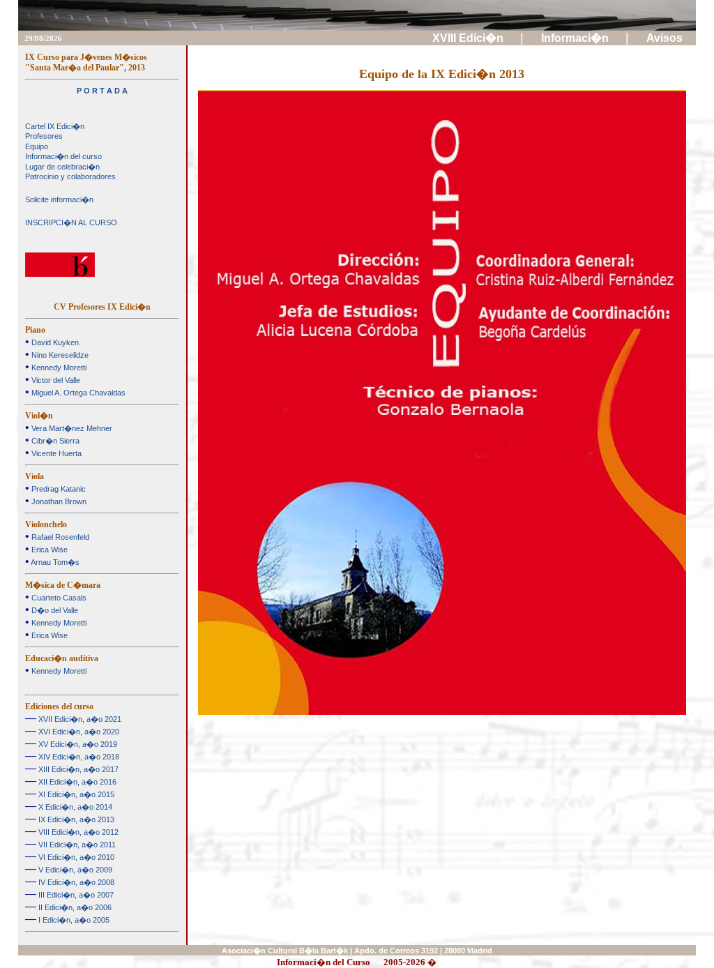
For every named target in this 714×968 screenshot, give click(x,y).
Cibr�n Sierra (54, 441)
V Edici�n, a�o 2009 (74, 869)
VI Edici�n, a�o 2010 (75, 857)
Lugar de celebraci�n (62, 166)
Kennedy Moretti (57, 367)
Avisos (665, 37)
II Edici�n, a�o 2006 (74, 907)
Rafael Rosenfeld (59, 537)
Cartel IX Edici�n (54, 126)
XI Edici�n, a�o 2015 (75, 794)
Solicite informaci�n (59, 199)
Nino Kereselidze (59, 355)
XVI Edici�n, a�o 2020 (77, 731)
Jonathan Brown (57, 501)
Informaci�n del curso (63, 156)
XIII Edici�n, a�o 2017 (77, 769)
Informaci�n (576, 37)
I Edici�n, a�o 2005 (72, 920)
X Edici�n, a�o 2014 (74, 807)
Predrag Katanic (57, 489)
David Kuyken (54, 342)
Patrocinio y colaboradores (70, 176)
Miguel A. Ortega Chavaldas (77, 392)
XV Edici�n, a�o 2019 (76, 744)
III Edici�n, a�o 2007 (75, 895)
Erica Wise (48, 549)
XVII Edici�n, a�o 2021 (78, 719)
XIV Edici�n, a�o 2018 (77, 757)
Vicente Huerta (55, 453)
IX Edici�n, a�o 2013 (75, 819)
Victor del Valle (54, 380)
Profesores (44, 136)
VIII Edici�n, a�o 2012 (77, 832)
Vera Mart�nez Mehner (70, 428)
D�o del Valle (53, 610)
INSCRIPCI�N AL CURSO (71, 222)
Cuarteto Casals (57, 597)
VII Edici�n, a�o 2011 (76, 844)
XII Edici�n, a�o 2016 (76, 782)
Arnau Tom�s (54, 562)
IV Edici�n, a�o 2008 (75, 882)
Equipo (36, 146)
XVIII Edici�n (469, 37)
